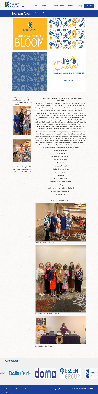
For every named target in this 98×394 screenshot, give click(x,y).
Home (35, 6)
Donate (89, 6)
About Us (45, 6)
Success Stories (58, 6)
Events (70, 6)
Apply (80, 6)
